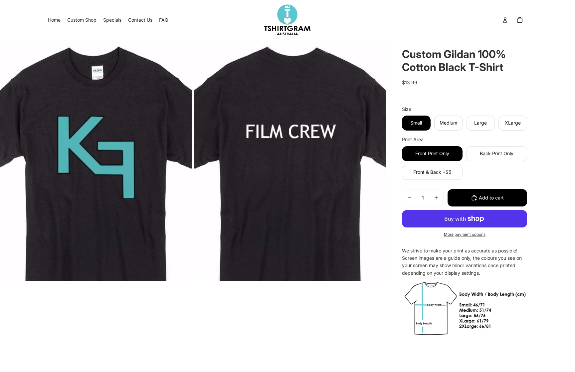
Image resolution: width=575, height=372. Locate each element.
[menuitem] (54, 20)
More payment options (464, 234)
